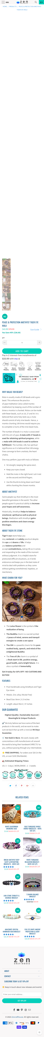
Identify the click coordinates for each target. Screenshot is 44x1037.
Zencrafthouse (17, 1017)
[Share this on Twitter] (10, 785)
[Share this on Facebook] (16, 785)
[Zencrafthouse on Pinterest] (21, 1010)
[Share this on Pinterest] (21, 785)
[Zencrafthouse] (22, 2)
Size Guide (35, 329)
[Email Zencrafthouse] (29, 1010)
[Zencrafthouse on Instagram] (25, 1010)
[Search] (36, 2)
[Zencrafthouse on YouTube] (18, 1010)
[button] (8, 867)
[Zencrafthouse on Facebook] (14, 1010)
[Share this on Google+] (27, 785)
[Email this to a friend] (33, 785)
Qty (3, 338)
